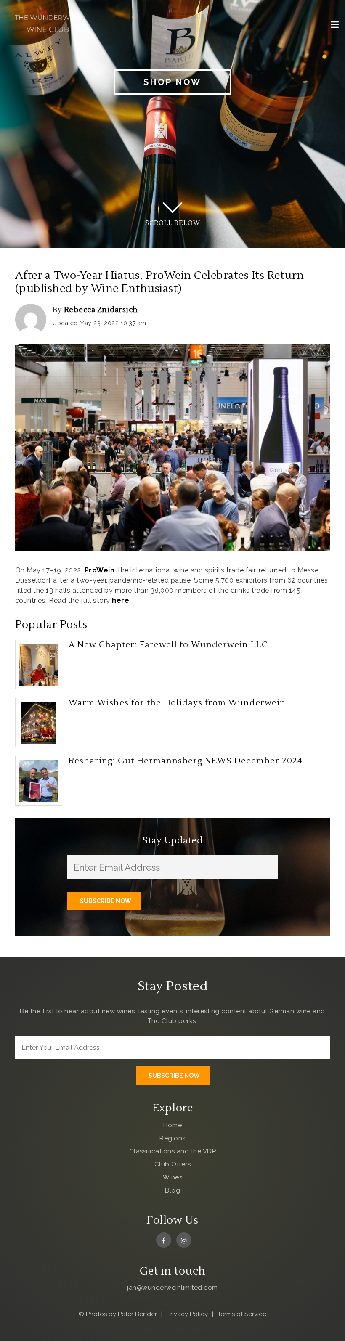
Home (172, 1125)
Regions (172, 1138)
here (120, 600)
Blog (172, 1190)
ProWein (100, 570)
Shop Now (172, 82)
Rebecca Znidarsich (101, 310)
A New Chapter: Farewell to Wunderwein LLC (168, 645)
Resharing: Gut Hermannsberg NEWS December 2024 (186, 761)
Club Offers (172, 1164)
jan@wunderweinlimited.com (172, 1287)
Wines (173, 1177)
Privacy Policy (187, 1314)
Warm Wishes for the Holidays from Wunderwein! (178, 703)
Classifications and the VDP (172, 1151)
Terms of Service (242, 1314)
